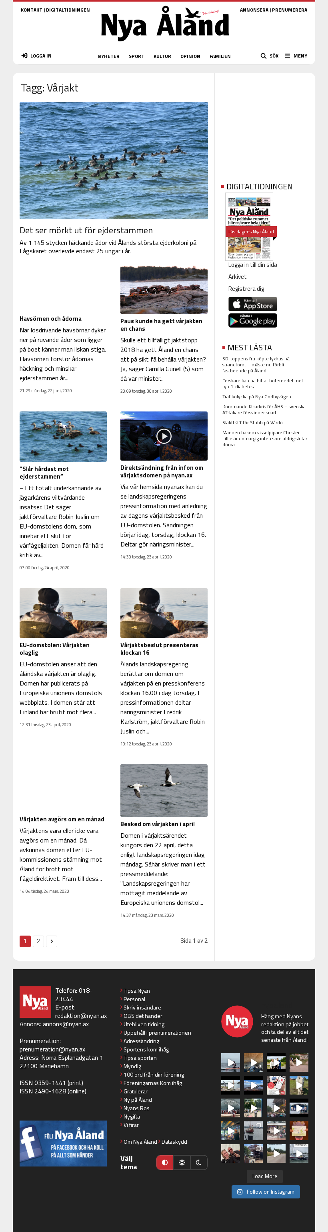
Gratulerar (136, 1091)
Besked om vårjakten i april (157, 824)
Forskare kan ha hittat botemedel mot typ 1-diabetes (262, 383)
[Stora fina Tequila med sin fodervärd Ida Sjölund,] (299, 1085)
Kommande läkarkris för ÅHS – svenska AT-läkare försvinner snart (264, 409)
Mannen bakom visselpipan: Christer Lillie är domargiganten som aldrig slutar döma (264, 438)
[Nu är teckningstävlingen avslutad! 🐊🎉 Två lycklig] (299, 1130)
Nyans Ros (137, 1108)
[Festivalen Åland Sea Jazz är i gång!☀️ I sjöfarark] (253, 1062)
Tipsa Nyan (137, 990)
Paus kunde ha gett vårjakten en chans (161, 324)
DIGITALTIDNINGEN (68, 10)
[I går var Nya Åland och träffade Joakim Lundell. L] (230, 1153)
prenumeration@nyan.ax (52, 1049)
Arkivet (237, 276)
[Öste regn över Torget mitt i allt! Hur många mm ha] (276, 1130)
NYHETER (109, 56)
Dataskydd (174, 1141)
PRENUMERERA (289, 10)
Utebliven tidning (144, 1024)
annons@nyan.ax (66, 1024)
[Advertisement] (264, 121)
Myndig (132, 1066)
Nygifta (132, 1116)
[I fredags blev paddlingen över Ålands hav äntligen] (230, 1062)
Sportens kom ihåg (146, 1049)
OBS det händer (143, 1015)
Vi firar (131, 1125)
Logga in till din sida (252, 264)
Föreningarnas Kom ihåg (153, 1083)
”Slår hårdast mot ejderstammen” (44, 472)
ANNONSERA (254, 10)
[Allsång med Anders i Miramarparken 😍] (299, 1108)
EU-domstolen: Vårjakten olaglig (55, 648)
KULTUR (162, 56)
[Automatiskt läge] (164, 1162)
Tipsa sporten (140, 1057)
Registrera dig (246, 288)
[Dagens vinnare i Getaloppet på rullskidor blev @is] (276, 1153)
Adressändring (141, 1041)
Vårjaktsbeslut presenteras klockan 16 (159, 648)
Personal (134, 999)
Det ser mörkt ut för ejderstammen (86, 230)
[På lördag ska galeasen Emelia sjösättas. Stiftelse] (253, 1153)
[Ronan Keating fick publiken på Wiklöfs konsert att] (276, 1108)
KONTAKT (31, 10)
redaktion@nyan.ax (81, 1015)
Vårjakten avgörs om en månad (62, 819)
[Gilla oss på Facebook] (63, 1143)
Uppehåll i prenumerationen (157, 1032)
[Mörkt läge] (198, 1162)
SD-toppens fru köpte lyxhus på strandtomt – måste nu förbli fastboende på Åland (256, 364)
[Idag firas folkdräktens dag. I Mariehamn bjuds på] (230, 1108)
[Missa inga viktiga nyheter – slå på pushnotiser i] (276, 1085)
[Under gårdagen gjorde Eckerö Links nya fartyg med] (253, 1085)
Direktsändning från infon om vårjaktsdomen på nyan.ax (161, 471)
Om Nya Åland (140, 1141)
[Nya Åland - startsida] (165, 44)
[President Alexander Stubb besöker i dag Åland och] (299, 1062)
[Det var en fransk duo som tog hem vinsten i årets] (230, 1085)
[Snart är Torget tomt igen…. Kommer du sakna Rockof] (253, 1108)
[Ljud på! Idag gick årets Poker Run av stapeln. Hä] (299, 1153)
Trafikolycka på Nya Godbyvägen (256, 396)
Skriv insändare (142, 1007)
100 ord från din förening (154, 1074)
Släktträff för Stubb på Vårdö (252, 422)
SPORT (136, 56)
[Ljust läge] (181, 1162)
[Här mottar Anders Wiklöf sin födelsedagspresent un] (230, 1130)
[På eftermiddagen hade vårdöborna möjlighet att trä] (276, 1062)
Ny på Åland (138, 1099)
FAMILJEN (220, 56)
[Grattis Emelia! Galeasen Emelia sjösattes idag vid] (253, 1130)
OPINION (190, 56)
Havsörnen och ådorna (51, 318)
